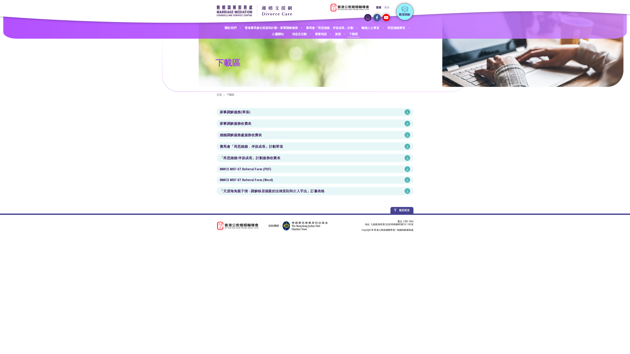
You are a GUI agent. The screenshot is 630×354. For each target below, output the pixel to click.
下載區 (353, 34)
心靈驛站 (278, 34)
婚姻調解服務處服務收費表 (241, 135)
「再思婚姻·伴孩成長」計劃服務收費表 (250, 158)
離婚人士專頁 (370, 28)
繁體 (378, 7)
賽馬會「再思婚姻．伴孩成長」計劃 (329, 28)
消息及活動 (299, 34)
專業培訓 (321, 34)
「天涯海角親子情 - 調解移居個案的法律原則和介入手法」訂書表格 (272, 191)
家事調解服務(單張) (235, 112)
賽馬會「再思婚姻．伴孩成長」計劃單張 (251, 146)
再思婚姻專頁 (396, 28)
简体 (386, 7)
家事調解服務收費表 (236, 124)
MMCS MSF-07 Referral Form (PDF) (245, 169)
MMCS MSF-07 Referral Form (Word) (246, 180)
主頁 (219, 94)
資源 (338, 34)
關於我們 (231, 28)
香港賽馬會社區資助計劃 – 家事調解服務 (271, 28)
